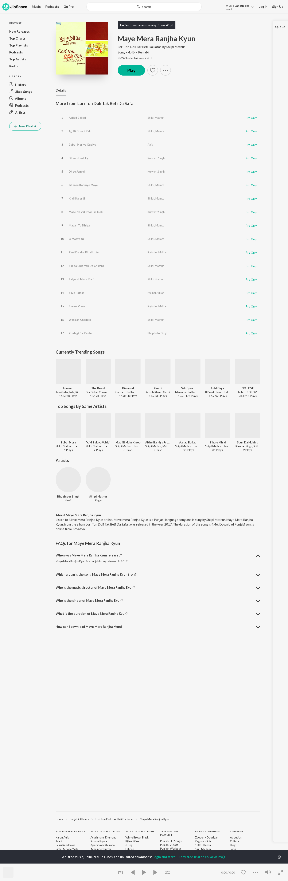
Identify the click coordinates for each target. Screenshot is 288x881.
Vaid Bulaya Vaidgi (98, 442)
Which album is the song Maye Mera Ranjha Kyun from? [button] (96, 574)
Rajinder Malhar (157, 252)
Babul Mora (68, 442)
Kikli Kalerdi (77, 198)
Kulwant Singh (156, 158)
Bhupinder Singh (157, 333)
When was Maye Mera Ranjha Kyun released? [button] (89, 555)
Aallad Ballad (77, 117)
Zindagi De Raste (80, 333)
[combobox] (144, 7)
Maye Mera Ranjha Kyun (155, 819)
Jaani (59, 841)
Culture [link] (234, 841)
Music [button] (36, 6)
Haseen (68, 388)
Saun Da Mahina (247, 442)
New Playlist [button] (27, 126)
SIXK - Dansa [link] (203, 845)
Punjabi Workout (170, 848)
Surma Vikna (77, 306)
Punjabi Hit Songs (171, 841)
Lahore (129, 849)
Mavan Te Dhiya (79, 225)
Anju (150, 144)
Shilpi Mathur (175, 47)
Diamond (128, 388)
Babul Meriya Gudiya (82, 144)
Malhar (152, 292)
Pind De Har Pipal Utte (84, 252)
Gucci (158, 388)
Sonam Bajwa (98, 841)
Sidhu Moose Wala (67, 849)
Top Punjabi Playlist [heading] (169, 833)
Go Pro (68, 6)
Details (61, 90)
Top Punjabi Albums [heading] (140, 831)
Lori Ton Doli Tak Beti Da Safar (139, 47)
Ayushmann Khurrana (103, 837)
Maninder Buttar (100, 849)
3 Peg (128, 845)
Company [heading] (237, 831)
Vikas (160, 292)
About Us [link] (236, 837)
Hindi (229, 9)
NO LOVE (248, 388)
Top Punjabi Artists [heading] (70, 831)
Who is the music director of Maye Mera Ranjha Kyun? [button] (95, 587)
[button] (238, 7)
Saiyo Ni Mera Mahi (81, 279)
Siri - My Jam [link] (203, 849)
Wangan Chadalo (80, 319)
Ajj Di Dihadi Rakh (80, 131)
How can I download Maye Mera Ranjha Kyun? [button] (89, 626)
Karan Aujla (63, 837)
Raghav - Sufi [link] (203, 841)
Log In (263, 6)
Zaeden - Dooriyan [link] (206, 837)
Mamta (159, 131)
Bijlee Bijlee (132, 841)
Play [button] (131, 70)
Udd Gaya (217, 388)
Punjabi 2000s (169, 844)
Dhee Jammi (77, 171)
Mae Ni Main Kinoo (128, 442)
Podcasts (52, 6)
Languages (237, 5)
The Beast (98, 388)
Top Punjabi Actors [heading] (105, 831)
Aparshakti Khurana (102, 845)
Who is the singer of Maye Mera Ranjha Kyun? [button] (89, 600)
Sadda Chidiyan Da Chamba (86, 265)
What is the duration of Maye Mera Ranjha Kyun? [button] (92, 613)
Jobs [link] (233, 849)
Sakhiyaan (187, 388)
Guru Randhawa (65, 845)
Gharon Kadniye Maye (83, 185)
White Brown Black (137, 837)
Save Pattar (76, 292)
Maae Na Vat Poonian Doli (86, 212)
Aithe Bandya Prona (158, 442)
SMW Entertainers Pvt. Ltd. (137, 58)
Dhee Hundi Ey (78, 158)
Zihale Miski (218, 442)
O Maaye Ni (76, 239)
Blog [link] (233, 845)
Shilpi (151, 131)
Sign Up (277, 6)
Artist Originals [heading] (207, 831)
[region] (158, 819)
